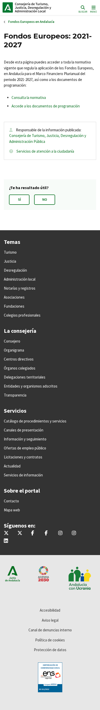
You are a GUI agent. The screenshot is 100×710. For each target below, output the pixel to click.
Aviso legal (50, 620)
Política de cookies (50, 640)
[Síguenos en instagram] (74, 533)
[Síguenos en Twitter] (6, 533)
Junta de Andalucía (8, 7)
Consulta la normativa (29, 97)
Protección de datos (50, 649)
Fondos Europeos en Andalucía (31, 22)
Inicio (37, 7)
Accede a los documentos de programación (46, 106)
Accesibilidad (50, 610)
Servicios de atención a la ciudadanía (45, 151)
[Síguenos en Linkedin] (6, 541)
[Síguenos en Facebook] (32, 533)
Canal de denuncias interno (50, 630)
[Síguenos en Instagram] (60, 533)
